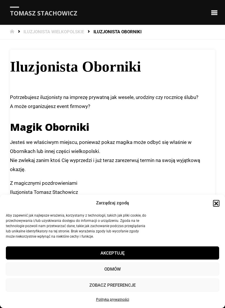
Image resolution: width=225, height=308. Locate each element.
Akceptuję (112, 253)
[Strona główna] (13, 31)
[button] (216, 203)
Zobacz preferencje (112, 285)
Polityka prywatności (112, 299)
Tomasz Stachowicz (43, 13)
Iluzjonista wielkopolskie (53, 31)
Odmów (112, 269)
